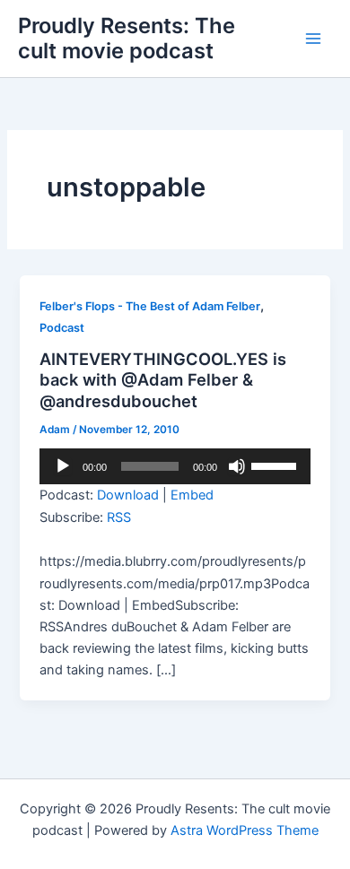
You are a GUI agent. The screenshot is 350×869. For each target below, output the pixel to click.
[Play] (63, 466)
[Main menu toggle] (313, 38)
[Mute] (237, 466)
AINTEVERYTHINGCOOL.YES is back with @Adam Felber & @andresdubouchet (162, 380)
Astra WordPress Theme (245, 830)
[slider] (276, 464)
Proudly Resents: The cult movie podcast (126, 38)
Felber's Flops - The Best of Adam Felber (149, 306)
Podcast (61, 328)
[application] (174, 466)
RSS (119, 517)
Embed (192, 495)
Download (128, 495)
